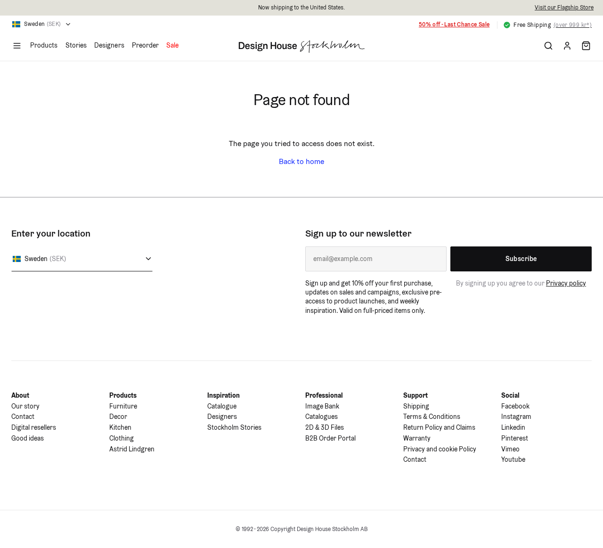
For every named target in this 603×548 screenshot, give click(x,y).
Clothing (121, 438)
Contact (22, 416)
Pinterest (514, 438)
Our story (25, 406)
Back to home (301, 161)
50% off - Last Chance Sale (454, 24)
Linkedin (513, 427)
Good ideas (27, 438)
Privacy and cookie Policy (439, 449)
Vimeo (510, 449)
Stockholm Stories (234, 427)
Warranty (417, 438)
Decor (118, 416)
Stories (76, 45)
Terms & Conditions (431, 416)
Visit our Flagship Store (564, 7)
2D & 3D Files (324, 427)
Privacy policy (566, 283)
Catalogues (321, 416)
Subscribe (521, 258)
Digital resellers (33, 427)
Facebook (515, 406)
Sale (172, 45)
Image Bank (322, 406)
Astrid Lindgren (132, 449)
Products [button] (44, 45)
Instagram (516, 416)
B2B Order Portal (330, 438)
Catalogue (221, 406)
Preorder (145, 45)
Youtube (513, 459)
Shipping (416, 406)
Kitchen (120, 427)
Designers (109, 45)
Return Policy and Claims (439, 427)
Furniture (123, 406)
